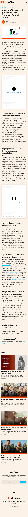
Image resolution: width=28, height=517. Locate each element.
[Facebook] (14, 492)
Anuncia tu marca (21, 501)
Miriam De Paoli (6, 265)
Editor (7, 21)
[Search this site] (24, 2)
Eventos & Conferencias (7, 7)
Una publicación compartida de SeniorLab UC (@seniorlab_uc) (15, 106)
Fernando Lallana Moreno (18, 279)
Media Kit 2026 (11, 501)
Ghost (16, 506)
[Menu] (26, 2)
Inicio (4, 501)
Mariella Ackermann (12, 272)
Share (23, 22)
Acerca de (14, 503)
